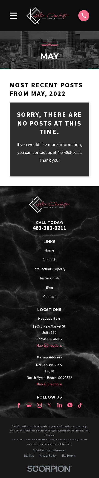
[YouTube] (70, 405)
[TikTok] (80, 405)
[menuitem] (29, 455)
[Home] (47, 15)
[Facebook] (18, 405)
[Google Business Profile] (29, 405)
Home (49, 250)
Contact (49, 296)
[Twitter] (49, 405)
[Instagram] (39, 405)
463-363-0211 (49, 228)
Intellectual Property (49, 269)
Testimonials (49, 278)
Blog (49, 287)
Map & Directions (49, 345)
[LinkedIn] (59, 405)
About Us (49, 260)
